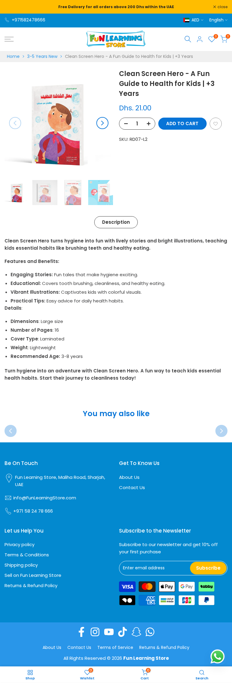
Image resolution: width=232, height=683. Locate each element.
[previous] (15, 123)
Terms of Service (115, 647)
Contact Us (132, 487)
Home (13, 56)
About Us (129, 477)
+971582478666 (28, 20)
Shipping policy (21, 565)
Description (116, 222)
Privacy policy (19, 544)
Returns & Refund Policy (31, 585)
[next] (102, 123)
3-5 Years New (42, 56)
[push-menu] (9, 39)
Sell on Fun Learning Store (33, 575)
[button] (216, 124)
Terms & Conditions (27, 555)
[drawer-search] (188, 39)
